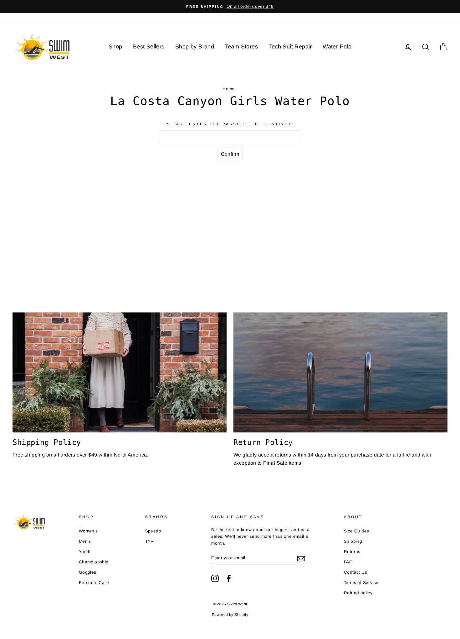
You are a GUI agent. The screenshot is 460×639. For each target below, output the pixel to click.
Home (228, 89)
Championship (94, 562)
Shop (115, 46)
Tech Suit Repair (290, 46)
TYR (149, 541)
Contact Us (355, 572)
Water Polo (337, 46)
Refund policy (358, 593)
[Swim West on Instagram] (215, 578)
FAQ (348, 562)
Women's (88, 531)
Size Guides (356, 531)
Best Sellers (149, 46)
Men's (85, 541)
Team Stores (241, 46)
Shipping (353, 541)
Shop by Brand (194, 46)
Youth (85, 551)
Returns (352, 551)
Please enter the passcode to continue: (230, 124)
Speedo (153, 531)
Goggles (87, 572)
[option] (230, 6)
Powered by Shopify (230, 614)
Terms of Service (361, 582)
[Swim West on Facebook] (229, 578)
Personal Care (94, 582)
